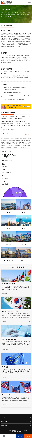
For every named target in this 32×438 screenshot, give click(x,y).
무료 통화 (28, 436)
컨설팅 (20, 436)
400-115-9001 (9, 436)
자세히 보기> (28, 134)
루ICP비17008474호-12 (16, 431)
